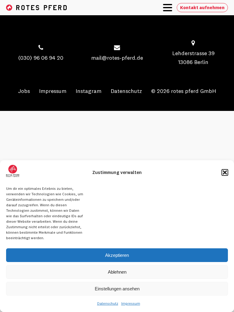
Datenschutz (107, 303)
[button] (225, 172)
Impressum (130, 303)
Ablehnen (117, 272)
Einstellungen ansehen (117, 288)
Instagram (88, 90)
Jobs (24, 90)
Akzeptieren (117, 255)
